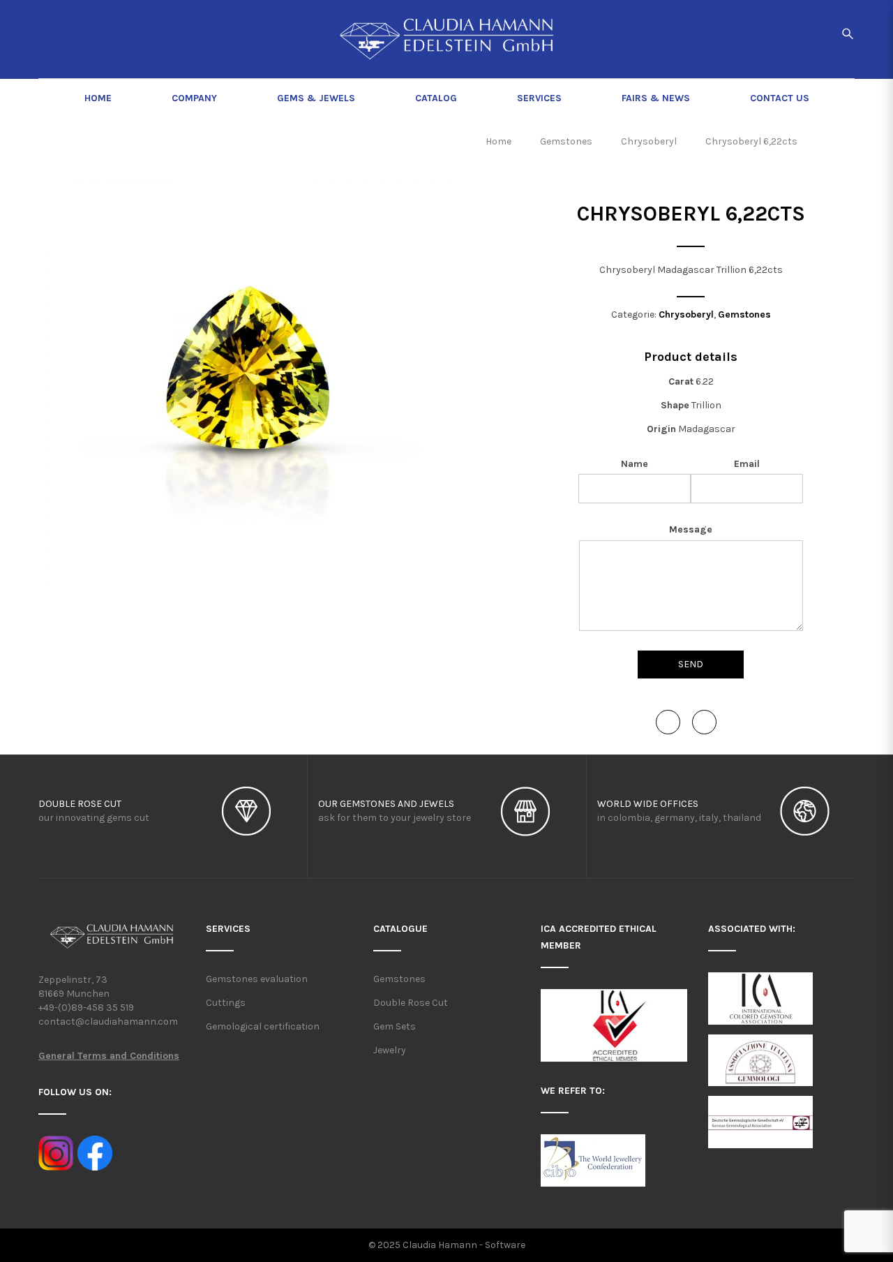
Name (634, 464)
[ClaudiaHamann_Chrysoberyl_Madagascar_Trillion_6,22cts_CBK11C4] (247, 382)
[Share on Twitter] (704, 722)
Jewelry (389, 1050)
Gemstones (744, 314)
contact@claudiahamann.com (108, 1021)
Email (747, 464)
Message (690, 529)
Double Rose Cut (410, 1003)
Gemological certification (263, 1026)
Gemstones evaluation (257, 979)
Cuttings (226, 1003)
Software (505, 1245)
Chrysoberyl (686, 314)
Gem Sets (394, 1026)
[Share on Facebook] (668, 722)
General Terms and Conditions (108, 1056)
